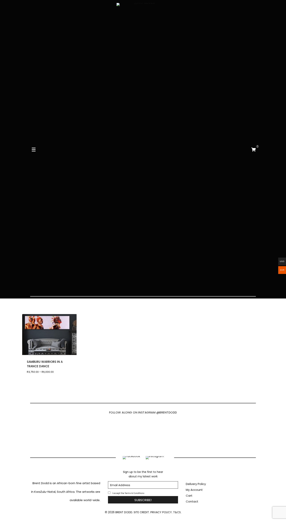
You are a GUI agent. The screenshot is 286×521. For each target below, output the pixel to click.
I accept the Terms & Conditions (128, 493)
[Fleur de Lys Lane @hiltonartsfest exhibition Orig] (238, 434)
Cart (189, 496)
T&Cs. (177, 512)
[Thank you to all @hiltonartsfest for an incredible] (86, 434)
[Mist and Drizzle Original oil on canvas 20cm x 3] (162, 434)
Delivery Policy (196, 484)
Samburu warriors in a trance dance (45, 364)
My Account (194, 490)
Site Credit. (142, 512)
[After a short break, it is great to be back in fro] (48, 434)
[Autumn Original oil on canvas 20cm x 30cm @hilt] (200, 434)
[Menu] (33, 149)
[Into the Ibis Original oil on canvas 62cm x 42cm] (124, 434)
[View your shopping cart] (253, 149)
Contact (192, 501)
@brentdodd (166, 412)
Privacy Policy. (161, 512)
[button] (143, 499)
